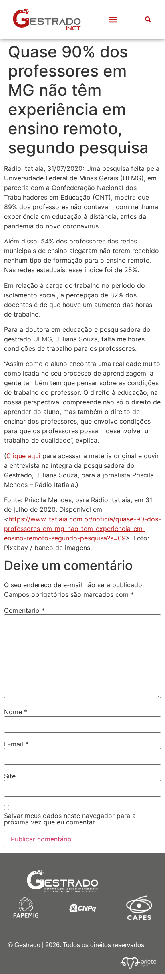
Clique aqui (23, 456)
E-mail (16, 744)
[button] (112, 19)
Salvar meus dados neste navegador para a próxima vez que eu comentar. (70, 818)
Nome (15, 712)
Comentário (24, 610)
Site (10, 776)
